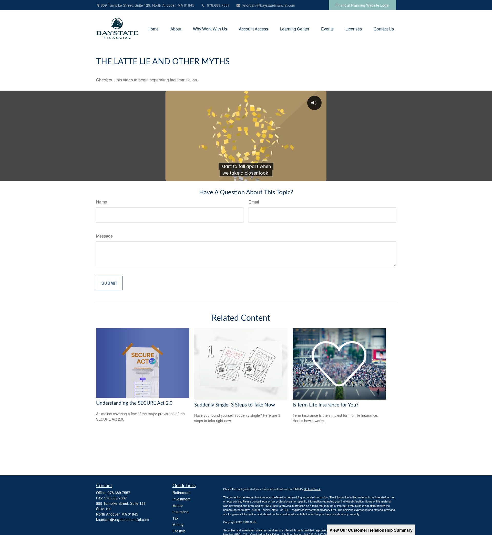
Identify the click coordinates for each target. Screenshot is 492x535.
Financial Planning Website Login (362, 5)
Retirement (181, 492)
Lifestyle (179, 530)
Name (101, 202)
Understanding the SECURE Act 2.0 (134, 403)
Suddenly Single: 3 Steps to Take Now (234, 405)
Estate (177, 505)
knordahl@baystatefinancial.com (268, 5)
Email (254, 202)
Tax (175, 518)
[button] (153, 28)
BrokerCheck (312, 489)
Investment (181, 498)
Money (177, 524)
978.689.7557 (218, 5)
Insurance (180, 511)
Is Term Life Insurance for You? (325, 405)
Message (104, 236)
